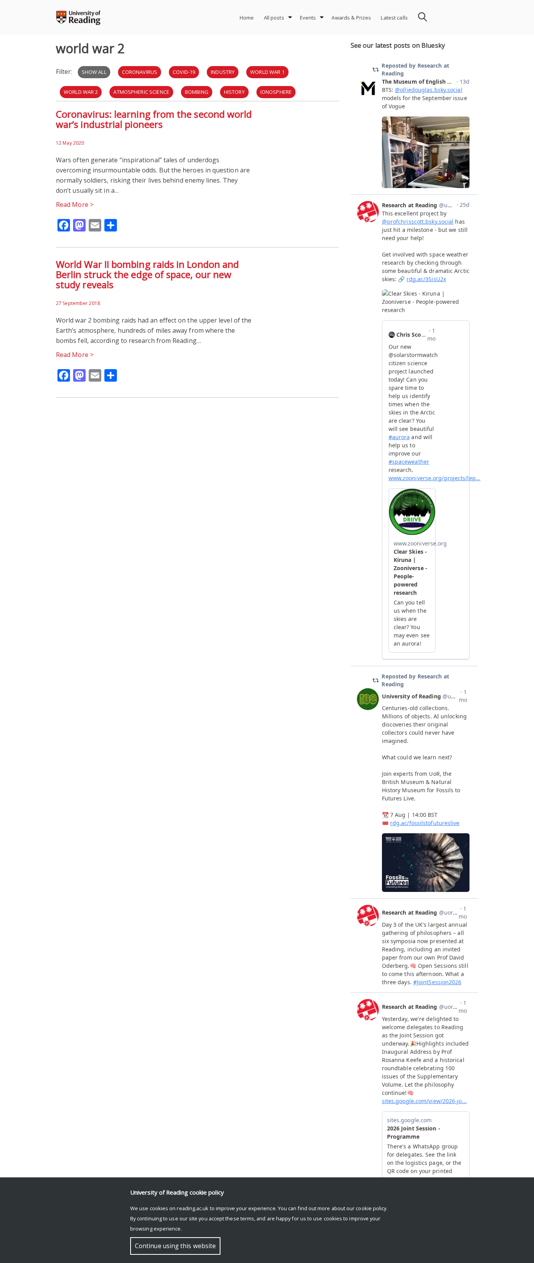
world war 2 (81, 91)
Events (308, 17)
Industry (223, 71)
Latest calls (394, 17)
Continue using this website (175, 1246)
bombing (196, 91)
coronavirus (139, 71)
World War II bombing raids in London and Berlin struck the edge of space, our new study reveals (147, 274)
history (234, 91)
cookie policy (371, 1208)
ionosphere (276, 91)
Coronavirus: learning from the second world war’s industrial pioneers (154, 119)
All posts (274, 17)
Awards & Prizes (351, 17)
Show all (94, 71)
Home (247, 17)
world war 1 (267, 71)
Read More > (74, 204)
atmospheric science (141, 91)
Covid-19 (184, 71)
